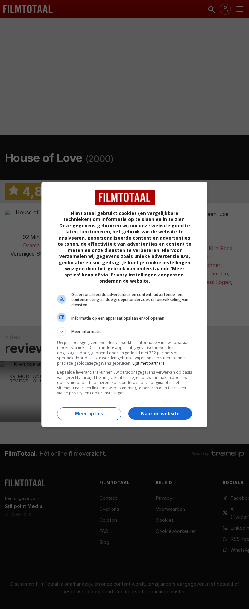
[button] (124, 331)
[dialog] (125, 304)
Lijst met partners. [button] (148, 363)
